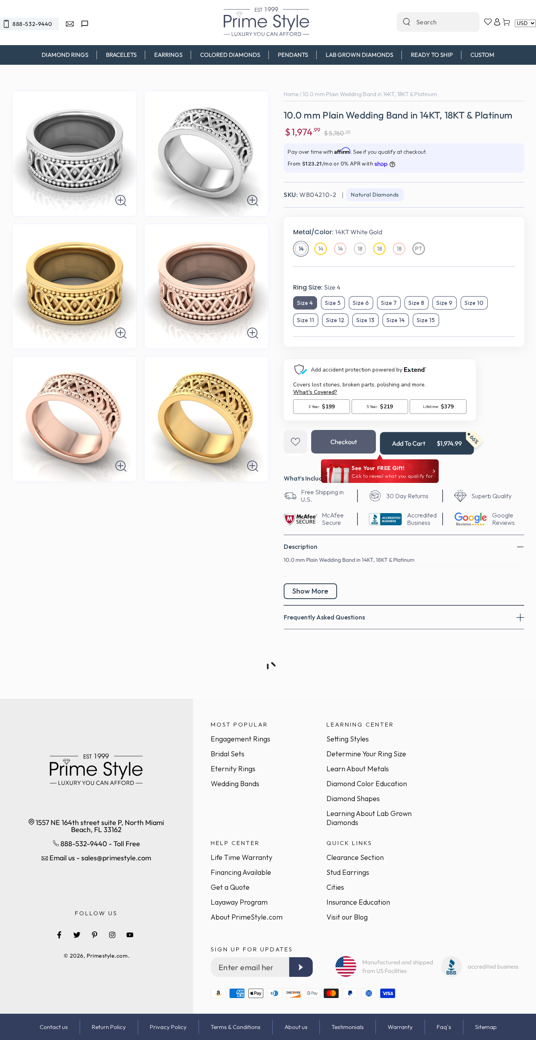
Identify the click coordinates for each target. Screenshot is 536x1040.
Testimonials (348, 1027)
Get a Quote (230, 887)
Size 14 (396, 320)
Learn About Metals (357, 768)
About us (296, 1027)
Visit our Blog (347, 917)
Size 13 (365, 320)
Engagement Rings (240, 738)
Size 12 (335, 320)
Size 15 (426, 320)
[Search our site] (406, 22)
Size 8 (416, 302)
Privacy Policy (168, 1027)
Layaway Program (239, 902)
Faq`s (444, 1027)
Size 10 (474, 302)
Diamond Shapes (353, 798)
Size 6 (361, 302)
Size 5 (333, 302)
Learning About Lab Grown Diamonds (369, 818)
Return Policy (109, 1027)
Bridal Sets (227, 753)
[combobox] (429, 22)
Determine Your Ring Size (366, 753)
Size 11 (305, 320)
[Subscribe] (301, 967)
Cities (335, 887)
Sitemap (486, 1027)
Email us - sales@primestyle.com (99, 857)
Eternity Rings (233, 768)
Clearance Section (355, 857)
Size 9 (444, 302)
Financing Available (241, 872)
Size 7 (389, 302)
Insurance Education (358, 902)
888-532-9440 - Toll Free (99, 843)
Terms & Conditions (236, 1027)
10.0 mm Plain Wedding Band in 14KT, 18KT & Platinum (370, 94)
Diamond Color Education (366, 783)
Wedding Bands (235, 783)
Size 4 (305, 302)
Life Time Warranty (241, 857)
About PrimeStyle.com (247, 917)
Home (291, 94)
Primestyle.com (107, 955)
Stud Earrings (347, 872)
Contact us (54, 1027)
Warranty (400, 1027)
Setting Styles (347, 738)
